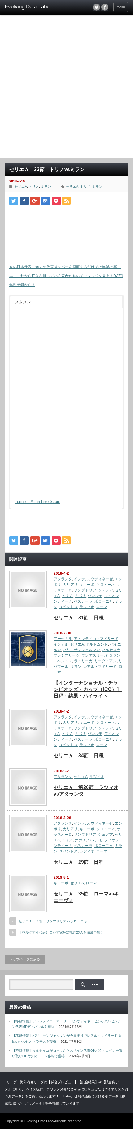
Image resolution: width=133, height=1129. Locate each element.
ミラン (46, 186)
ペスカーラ (83, 601)
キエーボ (86, 584)
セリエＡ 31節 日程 (79, 617)
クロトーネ (105, 584)
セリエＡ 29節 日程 (79, 862)
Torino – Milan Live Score (37, 501)
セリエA (21, 186)
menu (121, 7)
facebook (104, 7)
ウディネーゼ (102, 579)
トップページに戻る (24, 959)
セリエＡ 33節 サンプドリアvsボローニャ (53, 921)
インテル (81, 579)
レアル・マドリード (100, 666)
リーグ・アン (105, 661)
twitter (96, 7)
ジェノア (105, 590)
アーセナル (63, 639)
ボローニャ (103, 601)
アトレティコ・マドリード (96, 639)
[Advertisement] (66, 88)
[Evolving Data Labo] (31, 7)
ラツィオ (86, 607)
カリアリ (70, 584)
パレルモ (95, 596)
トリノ (34, 186)
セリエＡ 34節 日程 (79, 755)
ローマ (101, 607)
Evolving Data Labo (39, 1121)
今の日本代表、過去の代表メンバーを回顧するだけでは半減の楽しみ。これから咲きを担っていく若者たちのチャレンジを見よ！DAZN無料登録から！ (66, 276)
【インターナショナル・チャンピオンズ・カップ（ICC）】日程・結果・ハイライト (88, 689)
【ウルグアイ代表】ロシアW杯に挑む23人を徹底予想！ (61, 932)
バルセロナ (111, 650)
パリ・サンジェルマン (81, 650)
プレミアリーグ (66, 655)
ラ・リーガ (83, 661)
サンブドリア (85, 590)
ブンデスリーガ (94, 655)
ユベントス (68, 607)
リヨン (75, 666)
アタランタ (63, 579)
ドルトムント (97, 644)
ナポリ (80, 596)
